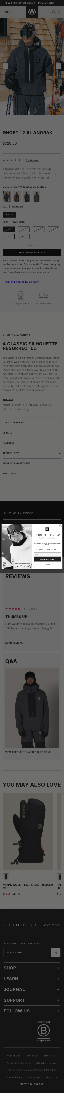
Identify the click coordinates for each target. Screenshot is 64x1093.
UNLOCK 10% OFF (47, 559)
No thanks (47, 564)
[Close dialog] (61, 526)
